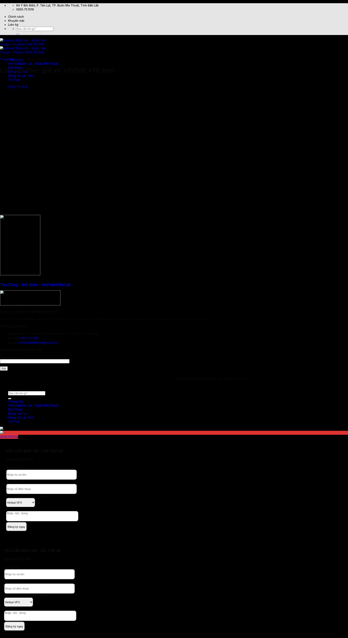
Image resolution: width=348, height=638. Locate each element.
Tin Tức (14, 80)
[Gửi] (17, 34)
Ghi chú (12, 509)
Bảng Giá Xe (17, 413)
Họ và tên (13, 467)
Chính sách (16, 16)
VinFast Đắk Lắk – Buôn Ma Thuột (33, 64)
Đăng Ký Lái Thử (20, 76)
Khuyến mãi (16, 20)
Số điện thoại (16, 482)
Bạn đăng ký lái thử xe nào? (27, 496)
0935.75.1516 (29, 338)
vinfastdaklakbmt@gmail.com (38, 342)
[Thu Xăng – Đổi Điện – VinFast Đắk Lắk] (20, 274)
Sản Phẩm (15, 409)
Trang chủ (7, 59)
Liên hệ (13, 24)
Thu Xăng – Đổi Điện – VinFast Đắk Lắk (35, 284)
